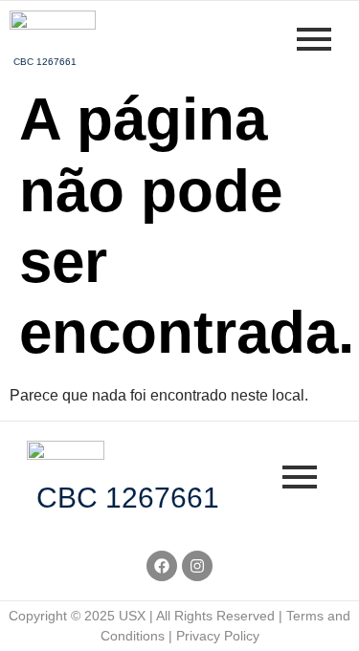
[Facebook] (161, 566)
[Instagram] (197, 566)
